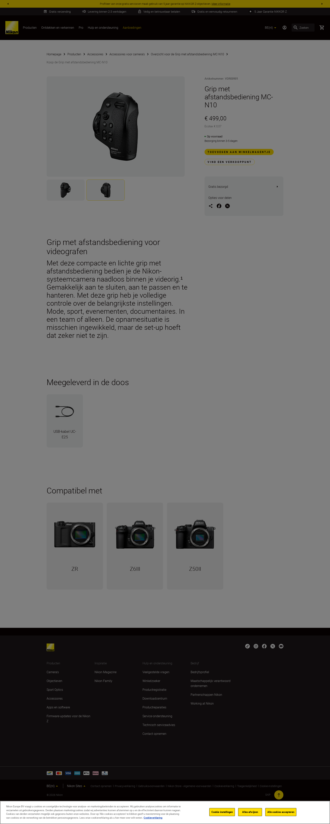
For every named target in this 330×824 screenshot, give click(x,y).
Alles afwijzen (250, 812)
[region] (165, 812)
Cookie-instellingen (222, 812)
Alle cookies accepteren (280, 812)
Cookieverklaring (153, 817)
